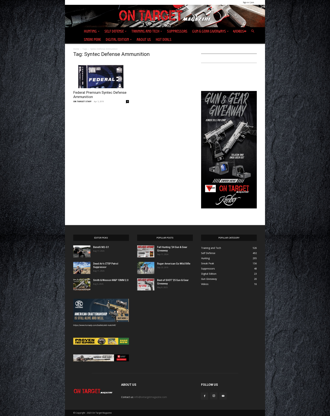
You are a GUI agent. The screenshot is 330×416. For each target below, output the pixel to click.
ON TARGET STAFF (82, 101)
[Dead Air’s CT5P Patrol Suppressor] (81, 268)
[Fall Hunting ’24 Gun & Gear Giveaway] (145, 251)
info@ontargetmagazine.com (150, 397)
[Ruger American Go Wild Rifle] (145, 268)
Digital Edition (117, 39)
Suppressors (177, 31)
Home (76, 48)
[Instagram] (239, 31)
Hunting (90, 31)
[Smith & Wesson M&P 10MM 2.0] (81, 284)
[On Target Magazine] (165, 16)
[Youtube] (245, 31)
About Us (144, 39)
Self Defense (114, 31)
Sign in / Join (248, 2)
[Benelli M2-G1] (81, 251)
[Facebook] (233, 31)
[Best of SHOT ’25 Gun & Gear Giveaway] (145, 284)
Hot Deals (163, 39)
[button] (253, 31)
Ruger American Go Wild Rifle (173, 263)
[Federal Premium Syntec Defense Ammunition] (101, 74)
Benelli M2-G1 (101, 247)
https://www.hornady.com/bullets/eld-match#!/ (94, 325)
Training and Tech (145, 31)
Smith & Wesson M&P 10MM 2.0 (110, 280)
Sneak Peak (92, 39)
